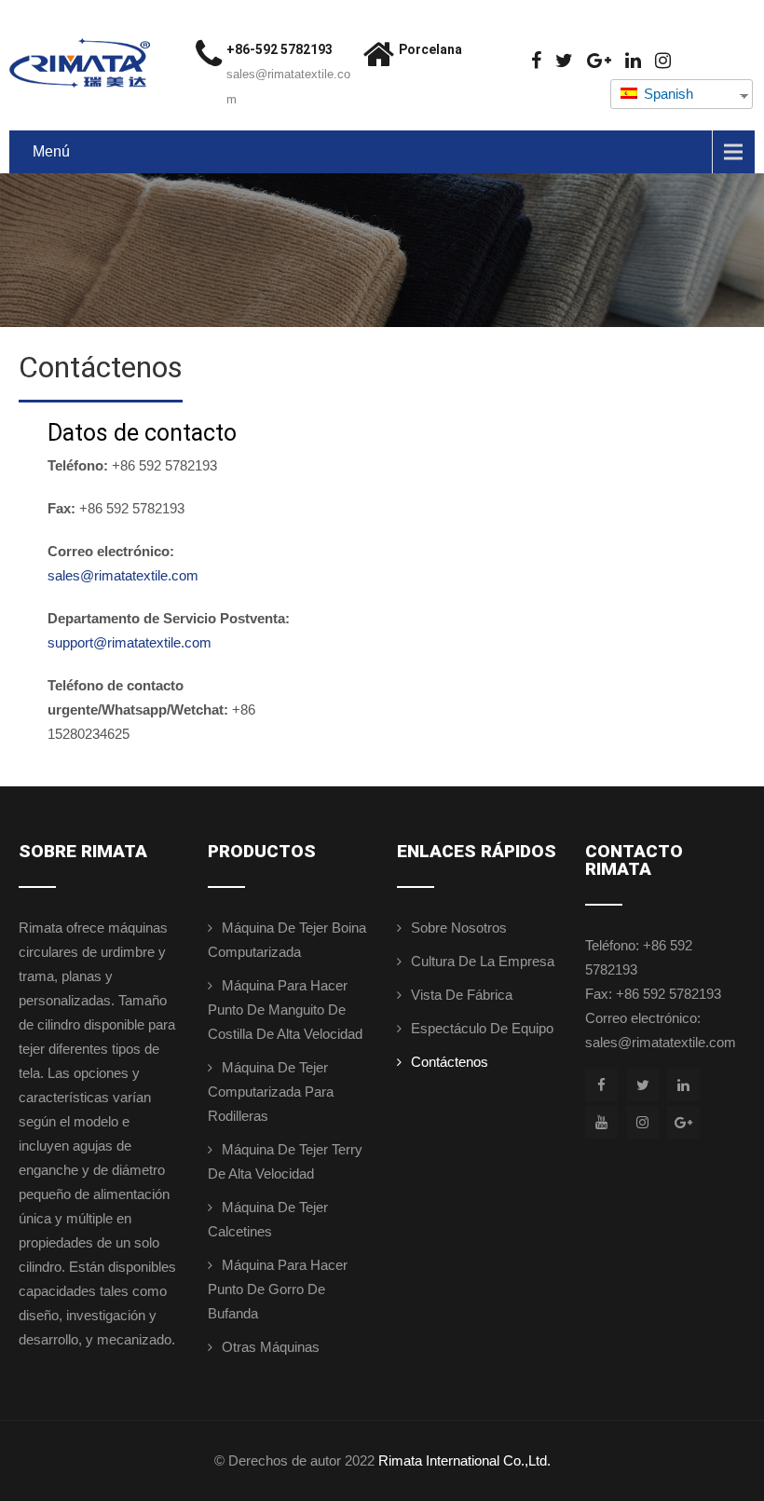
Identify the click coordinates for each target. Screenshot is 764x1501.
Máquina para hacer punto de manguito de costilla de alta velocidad (285, 1009)
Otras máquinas (271, 1347)
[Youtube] (601, 1122)
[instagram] (663, 61)
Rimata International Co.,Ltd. (464, 1460)
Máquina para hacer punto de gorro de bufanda (278, 1289)
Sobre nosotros (459, 927)
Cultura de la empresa (482, 961)
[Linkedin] (633, 61)
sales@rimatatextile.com (123, 575)
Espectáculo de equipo (482, 1028)
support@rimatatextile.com (129, 642)
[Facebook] (536, 61)
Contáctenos (449, 1062)
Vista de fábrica (461, 995)
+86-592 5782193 (279, 49)
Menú (51, 151)
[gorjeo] (564, 61)
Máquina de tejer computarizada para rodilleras (271, 1091)
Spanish (666, 94)
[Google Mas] (599, 61)
